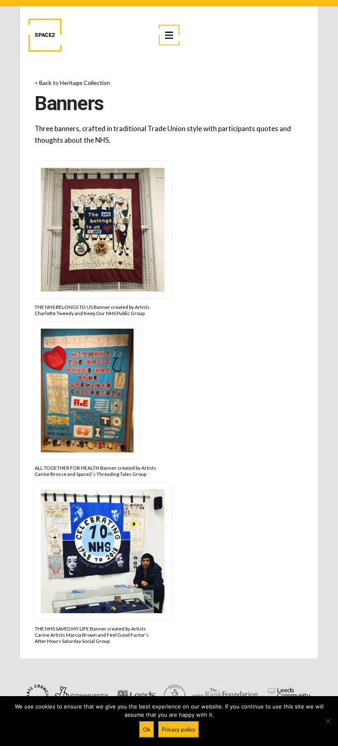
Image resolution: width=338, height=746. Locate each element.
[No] (328, 721)
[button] (169, 35)
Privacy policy (178, 729)
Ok (146, 729)
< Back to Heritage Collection (72, 82)
